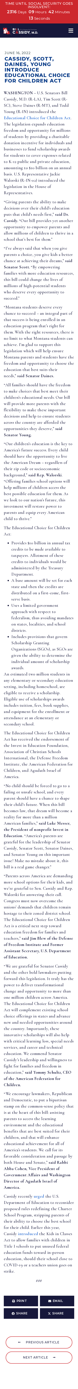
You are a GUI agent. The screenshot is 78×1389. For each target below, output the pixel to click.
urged (39, 1196)
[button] (71, 30)
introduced (28, 1233)
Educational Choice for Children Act (37, 117)
